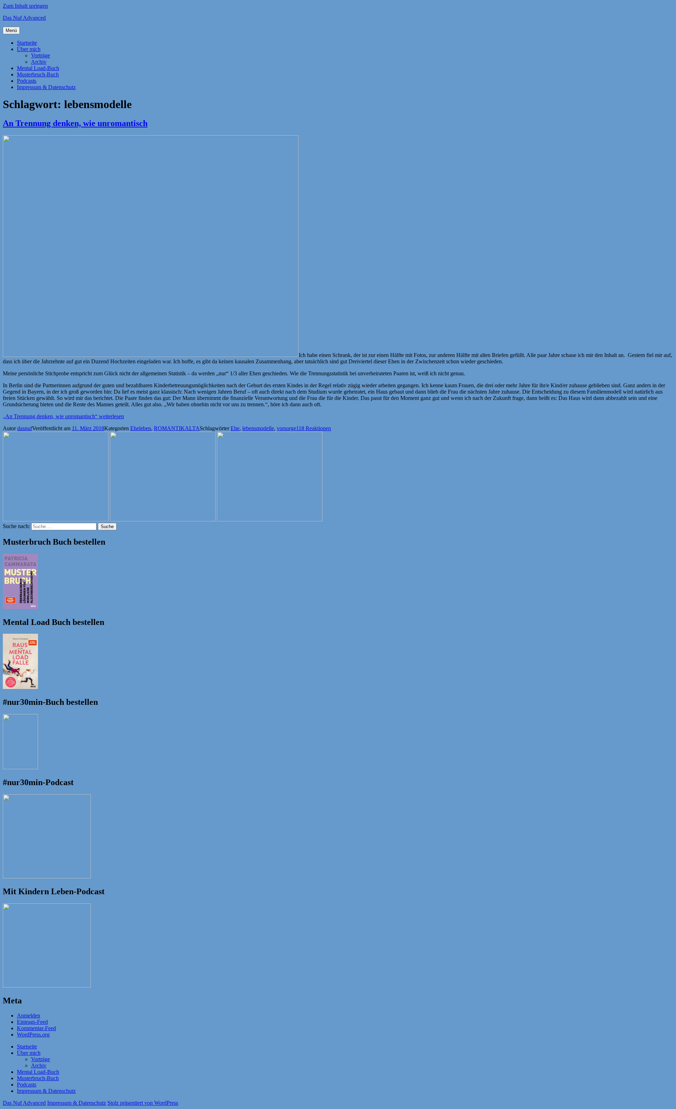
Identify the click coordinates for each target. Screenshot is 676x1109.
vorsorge (286, 428)
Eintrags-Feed (32, 1022)
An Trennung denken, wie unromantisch (75, 123)
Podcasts (26, 81)
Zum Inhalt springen (25, 6)
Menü (11, 30)
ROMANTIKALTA (177, 428)
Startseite (27, 43)
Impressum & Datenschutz (46, 87)
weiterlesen (63, 416)
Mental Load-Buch (38, 68)
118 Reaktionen (313, 428)
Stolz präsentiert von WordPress (142, 1103)
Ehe (235, 428)
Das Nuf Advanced (24, 18)
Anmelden (28, 1016)
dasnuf (24, 428)
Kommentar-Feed (36, 1028)
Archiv (38, 62)
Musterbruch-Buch (38, 74)
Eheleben (140, 428)
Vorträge (40, 55)
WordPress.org (33, 1035)
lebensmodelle (258, 428)
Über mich (28, 49)
